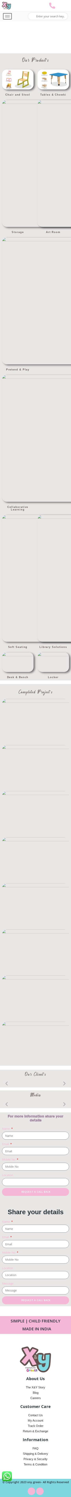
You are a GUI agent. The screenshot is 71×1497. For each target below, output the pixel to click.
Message (8, 1283)
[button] (6, 1083)
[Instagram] (40, 1491)
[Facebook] (31, 1491)
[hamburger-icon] (7, 16)
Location (7, 1175)
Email (6, 1144)
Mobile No (9, 1159)
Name (6, 1129)
